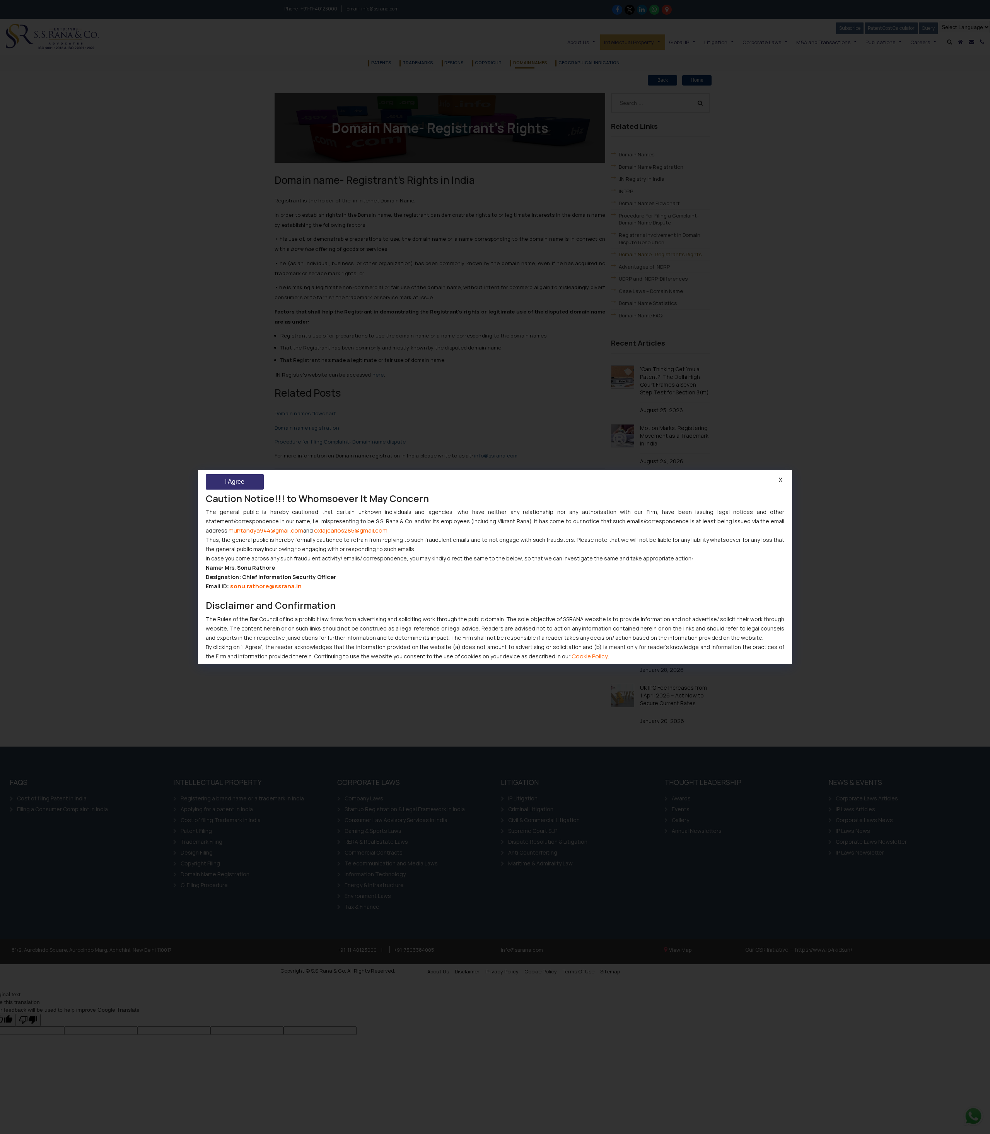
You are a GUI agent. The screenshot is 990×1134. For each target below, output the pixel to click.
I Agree (234, 481)
